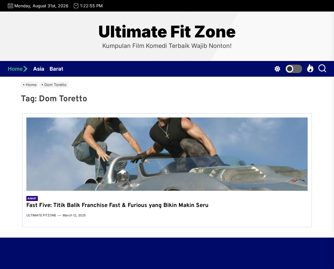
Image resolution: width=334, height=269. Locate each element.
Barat (56, 69)
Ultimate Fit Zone (167, 31)
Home (15, 69)
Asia (38, 69)
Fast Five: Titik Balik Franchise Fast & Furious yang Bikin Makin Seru (117, 205)
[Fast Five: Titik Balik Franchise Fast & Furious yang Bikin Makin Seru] (167, 154)
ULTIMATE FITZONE (41, 215)
